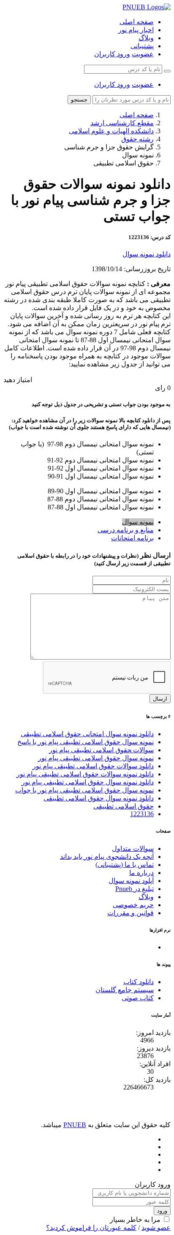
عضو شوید (156, 1227)
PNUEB (74, 1124)
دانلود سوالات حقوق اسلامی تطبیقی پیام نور (93, 766)
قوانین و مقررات (130, 912)
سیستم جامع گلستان (124, 989)
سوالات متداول (133, 848)
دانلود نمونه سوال (146, 254)
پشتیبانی (142, 46)
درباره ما (141, 872)
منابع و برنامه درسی (126, 530)
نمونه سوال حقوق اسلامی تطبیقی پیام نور (96, 758)
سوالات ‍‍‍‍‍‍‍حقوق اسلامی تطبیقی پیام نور (101, 750)
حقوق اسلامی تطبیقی (123, 806)
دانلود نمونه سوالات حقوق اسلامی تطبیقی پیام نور (85, 774)
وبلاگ (146, 37)
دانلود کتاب (138, 981)
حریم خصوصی (133, 904)
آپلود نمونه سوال (131, 880)
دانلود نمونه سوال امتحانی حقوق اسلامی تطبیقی (87, 733)
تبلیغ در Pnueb (134, 888)
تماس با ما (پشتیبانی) (124, 864)
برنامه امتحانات (132, 538)
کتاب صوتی (138, 997)
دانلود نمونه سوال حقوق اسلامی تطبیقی (99, 798)
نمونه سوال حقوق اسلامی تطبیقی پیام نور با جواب (84, 790)
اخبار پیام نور (136, 29)
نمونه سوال (138, 521)
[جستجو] (167, 71)
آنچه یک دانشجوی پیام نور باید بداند (107, 856)
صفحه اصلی (137, 21)
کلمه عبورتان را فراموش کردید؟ (91, 1227)
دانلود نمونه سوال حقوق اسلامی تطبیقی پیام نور (88, 782)
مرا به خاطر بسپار (135, 1219)
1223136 (142, 813)
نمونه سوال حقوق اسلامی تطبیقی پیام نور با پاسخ (85, 741)
